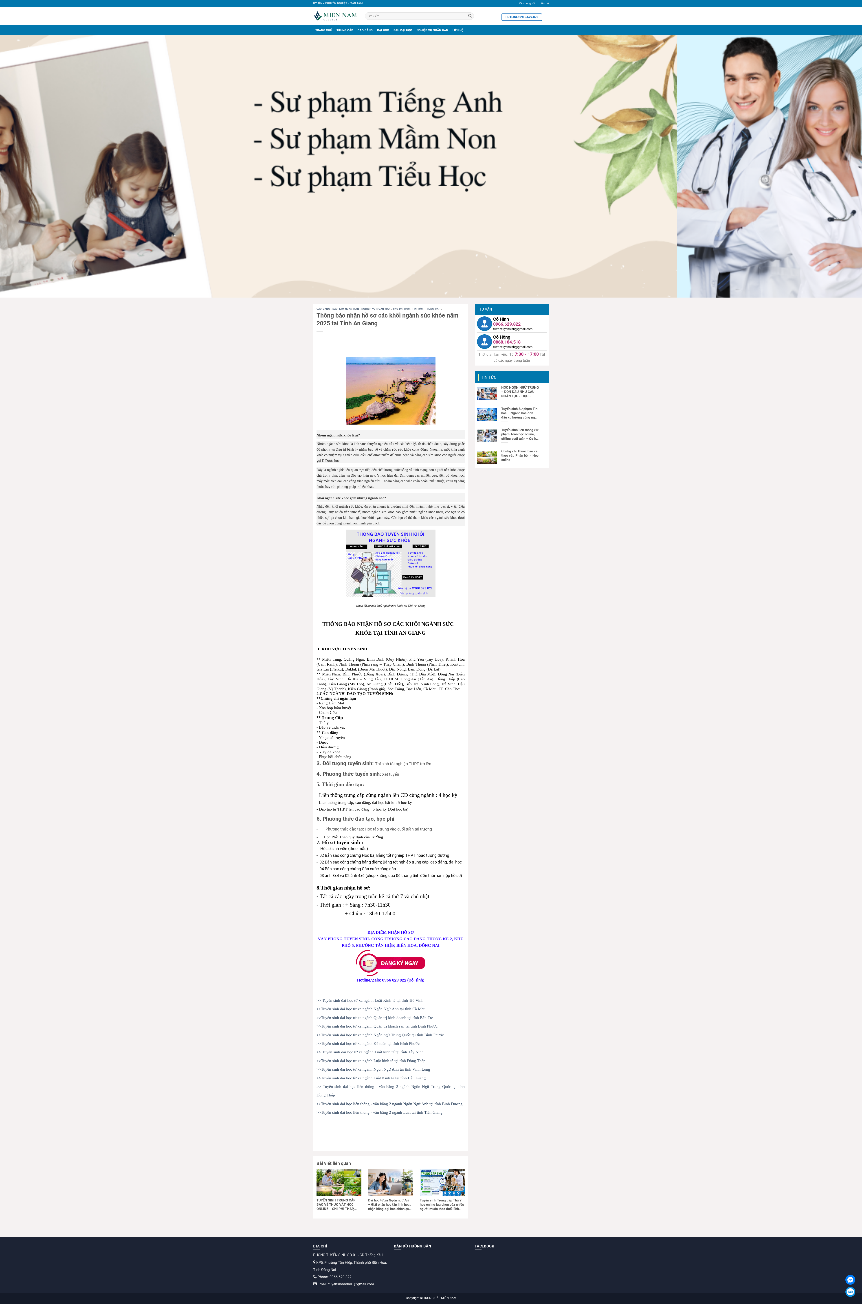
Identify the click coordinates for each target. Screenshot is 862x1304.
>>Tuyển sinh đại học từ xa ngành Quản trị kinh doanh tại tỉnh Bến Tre (375, 1017)
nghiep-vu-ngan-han (376, 308)
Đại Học (383, 30)
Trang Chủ (323, 30)
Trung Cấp (344, 30)
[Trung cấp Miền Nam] (335, 16)
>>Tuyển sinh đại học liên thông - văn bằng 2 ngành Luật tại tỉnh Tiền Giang (379, 1112)
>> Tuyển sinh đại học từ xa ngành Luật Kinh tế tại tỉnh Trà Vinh (370, 1000)
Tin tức (417, 308)
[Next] (839, 166)
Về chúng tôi (527, 3)
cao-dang (324, 308)
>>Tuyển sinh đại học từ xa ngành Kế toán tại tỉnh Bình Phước (368, 1043)
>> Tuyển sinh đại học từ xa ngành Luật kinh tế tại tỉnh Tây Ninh (370, 1052)
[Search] (470, 16)
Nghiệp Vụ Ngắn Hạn (432, 30)
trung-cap (433, 308)
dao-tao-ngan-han (346, 308)
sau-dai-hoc (402, 308)
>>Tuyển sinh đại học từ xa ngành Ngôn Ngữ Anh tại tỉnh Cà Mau (371, 1009)
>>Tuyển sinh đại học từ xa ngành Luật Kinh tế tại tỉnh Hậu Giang (371, 1078)
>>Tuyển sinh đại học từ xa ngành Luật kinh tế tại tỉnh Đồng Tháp (371, 1061)
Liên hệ (544, 3)
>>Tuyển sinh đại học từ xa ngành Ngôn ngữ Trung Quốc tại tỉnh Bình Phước (380, 1035)
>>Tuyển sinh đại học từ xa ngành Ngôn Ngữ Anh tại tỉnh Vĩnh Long (373, 1069)
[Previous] (23, 166)
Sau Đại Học (403, 30)
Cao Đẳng (365, 30)
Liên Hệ (458, 30)
